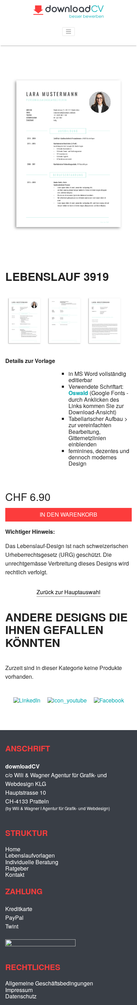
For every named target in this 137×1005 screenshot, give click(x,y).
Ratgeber (16, 868)
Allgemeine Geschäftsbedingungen (49, 983)
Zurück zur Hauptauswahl (68, 592)
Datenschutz (21, 996)
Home (12, 849)
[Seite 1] (68, 246)
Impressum (19, 990)
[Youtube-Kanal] (67, 700)
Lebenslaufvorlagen (30, 855)
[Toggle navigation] (68, 31)
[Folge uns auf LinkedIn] (27, 700)
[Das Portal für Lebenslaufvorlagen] (68, 16)
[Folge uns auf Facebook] (109, 700)
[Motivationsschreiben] (104, 347)
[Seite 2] (64, 347)
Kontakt (14, 875)
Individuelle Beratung (31, 862)
